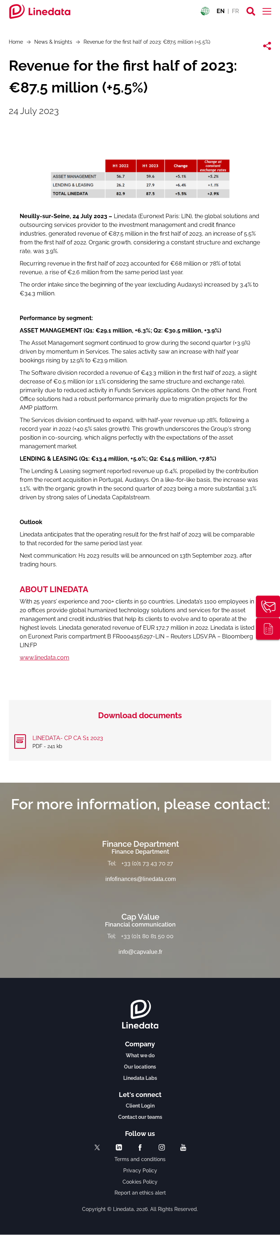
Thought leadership (268, 629)
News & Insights (53, 42)
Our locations (140, 1067)
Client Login (140, 1106)
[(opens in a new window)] (97, 1147)
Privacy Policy (140, 1170)
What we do (140, 1055)
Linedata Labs (140, 1078)
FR (235, 11)
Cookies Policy (140, 1182)
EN (221, 11)
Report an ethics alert (140, 1193)
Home (16, 42)
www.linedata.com (44, 657)
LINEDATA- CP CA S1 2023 (67, 738)
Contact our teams (140, 1117)
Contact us (268, 606)
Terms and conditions (140, 1159)
